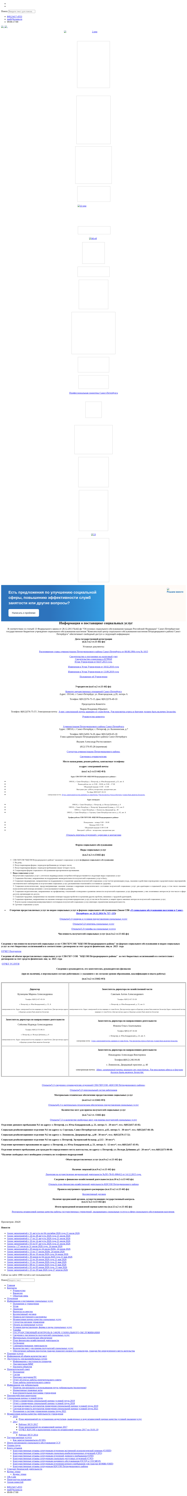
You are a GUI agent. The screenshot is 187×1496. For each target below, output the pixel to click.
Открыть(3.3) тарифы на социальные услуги (93, 929)
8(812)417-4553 (14, 16)
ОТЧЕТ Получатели (11, 951)
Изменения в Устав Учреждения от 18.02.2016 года (93, 666)
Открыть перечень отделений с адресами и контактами (93, 835)
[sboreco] (93, 581)
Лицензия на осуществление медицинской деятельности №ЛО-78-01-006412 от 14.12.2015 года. (93, 1174)
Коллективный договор (94, 1194)
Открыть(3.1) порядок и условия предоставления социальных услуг (93, 919)
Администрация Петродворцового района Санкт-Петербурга (93, 726)
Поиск (4, 11)
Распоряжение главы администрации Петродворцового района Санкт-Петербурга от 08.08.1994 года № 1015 (93, 651)
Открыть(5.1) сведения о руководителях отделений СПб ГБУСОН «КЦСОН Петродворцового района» (93, 1085)
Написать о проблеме (24, 613)
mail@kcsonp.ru (14, 19)
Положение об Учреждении (93, 676)
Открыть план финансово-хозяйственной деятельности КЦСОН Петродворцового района (94, 1184)
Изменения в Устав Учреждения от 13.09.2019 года (93, 671)
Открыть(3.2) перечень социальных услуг (93, 924)
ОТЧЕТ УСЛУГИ (10, 964)
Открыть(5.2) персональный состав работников (93, 1090)
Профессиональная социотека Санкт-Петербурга (93, 393)
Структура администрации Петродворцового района (93, 751)
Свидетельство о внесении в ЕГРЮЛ (93, 659)
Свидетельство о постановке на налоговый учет (94, 656)
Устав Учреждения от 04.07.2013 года (93, 662)
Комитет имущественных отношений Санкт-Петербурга (93, 691)
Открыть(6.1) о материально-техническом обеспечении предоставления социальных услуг (93, 1105)
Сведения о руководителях (93, 756)
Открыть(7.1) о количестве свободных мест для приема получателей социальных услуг (93, 1120)
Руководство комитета (93, 716)
